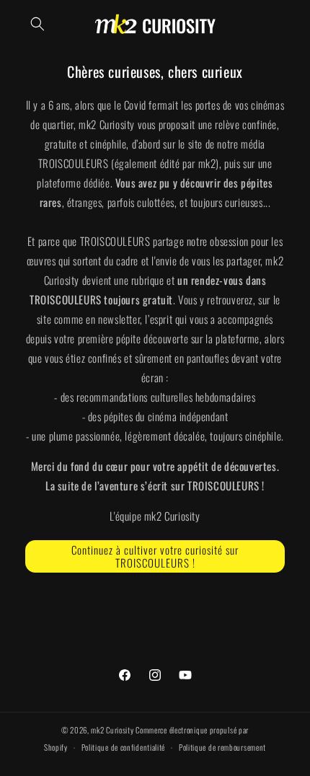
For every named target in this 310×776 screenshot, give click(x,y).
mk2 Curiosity (112, 730)
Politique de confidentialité (123, 747)
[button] (37, 24)
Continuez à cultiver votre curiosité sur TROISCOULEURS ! (155, 556)
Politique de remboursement (222, 747)
